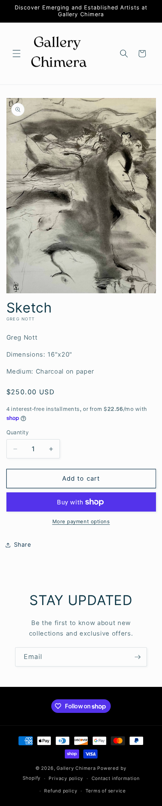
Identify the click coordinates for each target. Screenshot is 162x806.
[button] (17, 53)
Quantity (17, 432)
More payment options (81, 521)
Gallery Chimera (76, 768)
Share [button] (22, 544)
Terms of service (106, 791)
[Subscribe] (137, 657)
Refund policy (60, 791)
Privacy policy (66, 778)
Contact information (116, 778)
